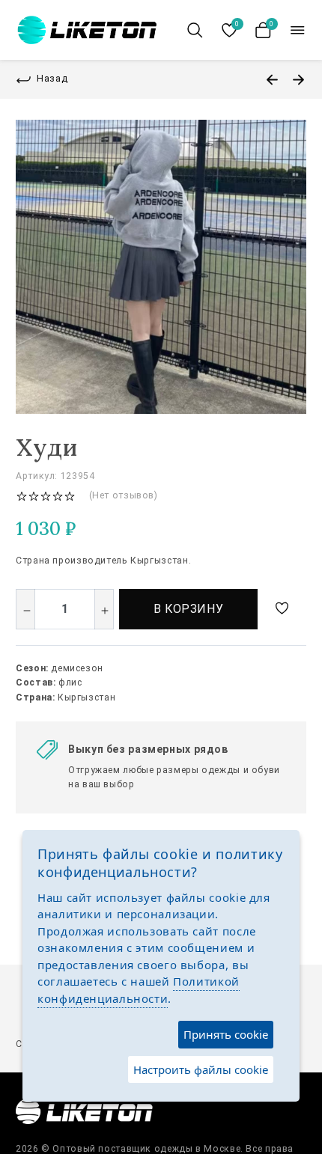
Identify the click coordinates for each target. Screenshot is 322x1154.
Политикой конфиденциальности (138, 990)
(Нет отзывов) (123, 495)
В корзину (189, 609)
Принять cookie (225, 1034)
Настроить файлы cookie (200, 1069)
